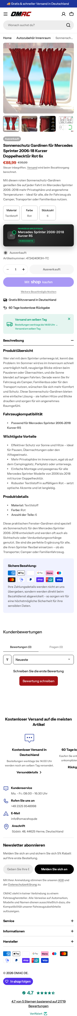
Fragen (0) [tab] (56, 647)
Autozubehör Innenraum (33, 38)
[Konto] (63, 14)
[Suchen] (68, 25)
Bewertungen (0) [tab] (21, 647)
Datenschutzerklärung (22, 884)
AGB (61, 880)
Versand (32, 167)
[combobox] (38, 25)
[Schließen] (69, 319)
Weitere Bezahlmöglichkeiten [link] (38, 291)
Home (7, 38)
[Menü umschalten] (5, 14)
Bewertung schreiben (38, 681)
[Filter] (7, 659)
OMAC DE (21, 973)
